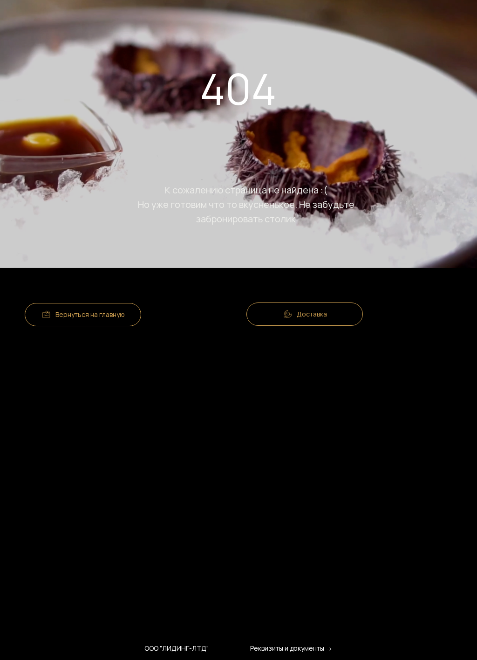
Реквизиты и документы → (291, 648)
